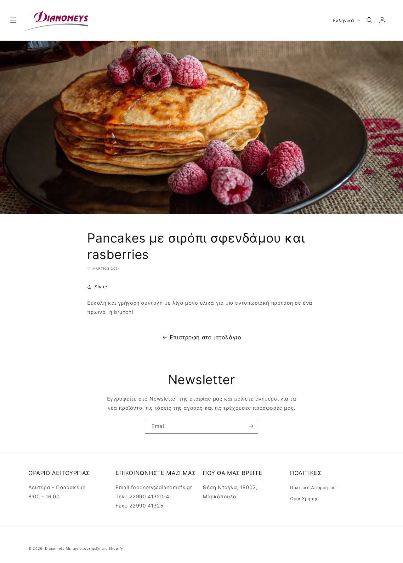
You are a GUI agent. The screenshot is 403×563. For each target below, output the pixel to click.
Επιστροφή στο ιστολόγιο (205, 337)
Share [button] (100, 286)
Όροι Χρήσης (304, 498)
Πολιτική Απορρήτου (313, 487)
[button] (13, 20)
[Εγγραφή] (251, 426)
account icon (383, 20)
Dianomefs (55, 548)
